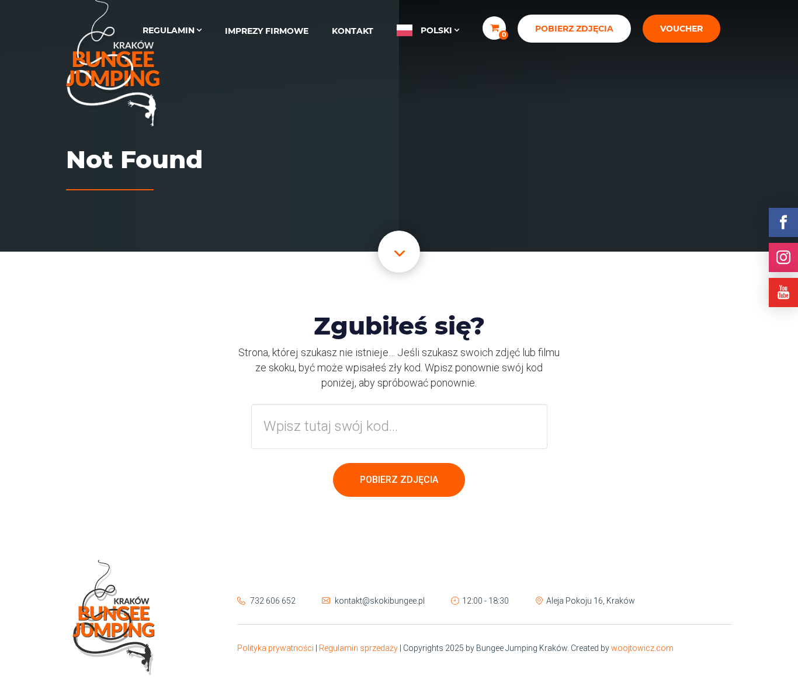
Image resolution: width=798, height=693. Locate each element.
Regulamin (169, 30)
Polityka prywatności (275, 648)
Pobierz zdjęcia (574, 28)
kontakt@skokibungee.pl (380, 600)
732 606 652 (273, 600)
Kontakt (352, 31)
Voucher (681, 28)
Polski (436, 30)
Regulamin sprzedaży (358, 648)
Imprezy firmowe (266, 31)
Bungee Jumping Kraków (113, 64)
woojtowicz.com (642, 648)
